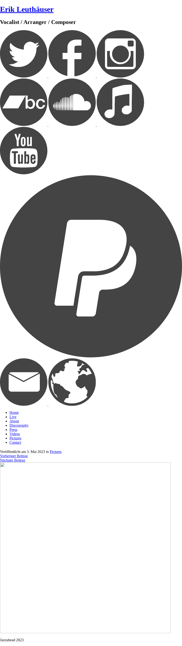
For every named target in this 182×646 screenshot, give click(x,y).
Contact (15, 442)
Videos (14, 434)
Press (13, 430)
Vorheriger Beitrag (14, 456)
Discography (19, 425)
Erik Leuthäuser (27, 9)
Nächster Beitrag (12, 460)
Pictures (15, 438)
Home (14, 413)
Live (12, 417)
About (14, 421)
